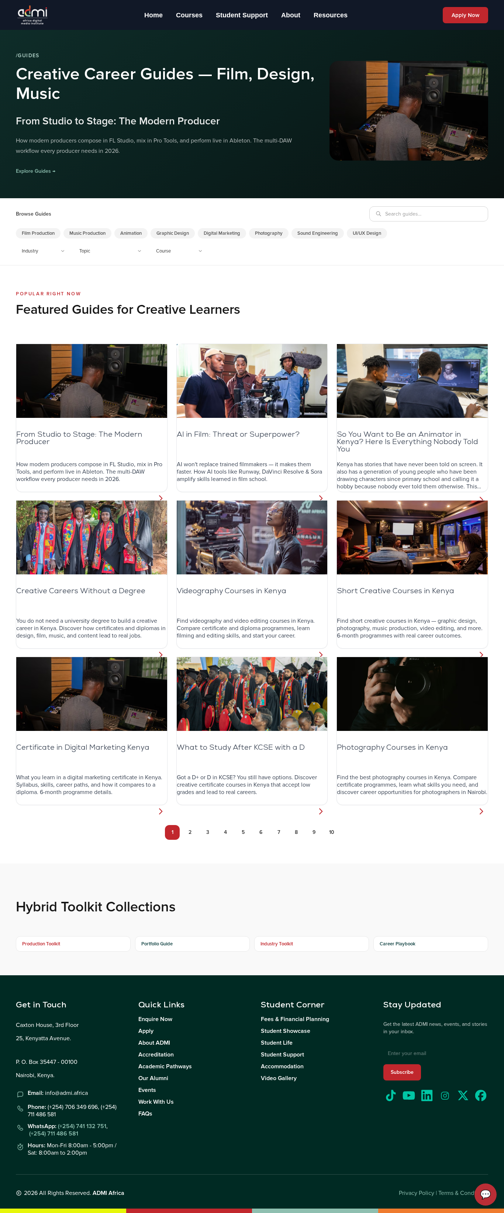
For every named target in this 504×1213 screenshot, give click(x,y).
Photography (269, 233)
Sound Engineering (317, 233)
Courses (189, 15)
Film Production (38, 233)
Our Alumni (153, 1078)
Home (153, 15)
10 (331, 832)
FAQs (145, 1113)
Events (147, 1090)
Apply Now (465, 15)
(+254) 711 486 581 (53, 1133)
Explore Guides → (35, 171)
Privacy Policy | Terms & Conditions (443, 1193)
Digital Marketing (222, 233)
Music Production (87, 233)
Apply (145, 1031)
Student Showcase (285, 1031)
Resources (331, 15)
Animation (131, 233)
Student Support (242, 15)
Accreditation (156, 1054)
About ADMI (154, 1043)
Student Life (277, 1043)
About (290, 15)
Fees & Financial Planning (295, 1019)
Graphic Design (172, 233)
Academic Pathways (165, 1066)
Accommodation (282, 1066)
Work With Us (156, 1102)
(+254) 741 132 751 (82, 1126)
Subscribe (402, 1072)
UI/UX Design (367, 233)
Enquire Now (155, 1019)
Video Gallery (279, 1078)
